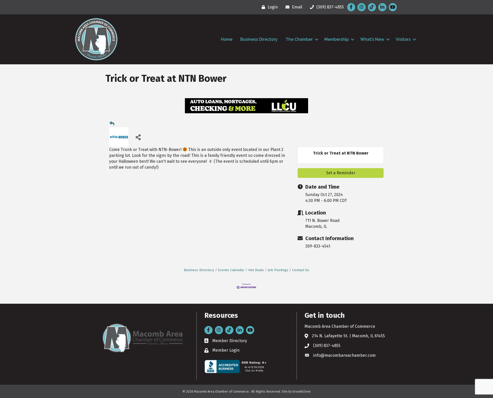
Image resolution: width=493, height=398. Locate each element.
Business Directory (259, 39)
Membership (336, 39)
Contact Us (300, 270)
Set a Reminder (340, 172)
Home (226, 39)
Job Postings (278, 270)
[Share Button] (138, 137)
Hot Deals (256, 270)
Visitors (403, 39)
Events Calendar (231, 270)
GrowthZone (301, 391)
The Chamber (299, 39)
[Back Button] (111, 123)
